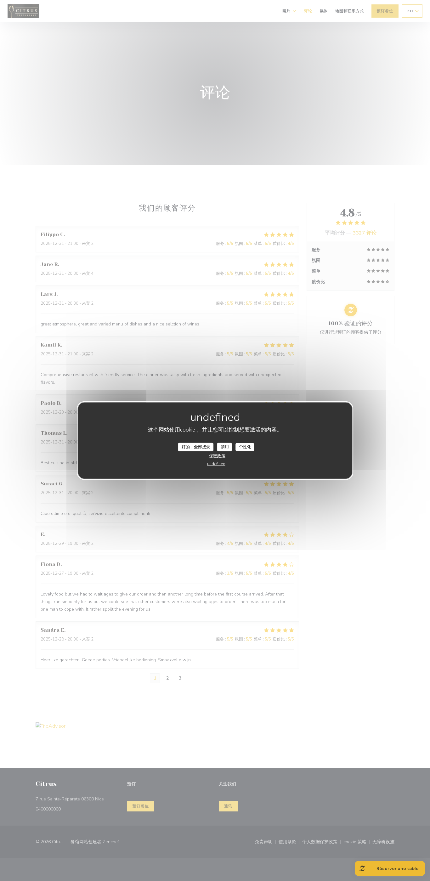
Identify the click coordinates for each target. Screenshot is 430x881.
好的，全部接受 (196, 446)
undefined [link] (216, 464)
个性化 (245, 446)
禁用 (225, 446)
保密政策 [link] (217, 456)
